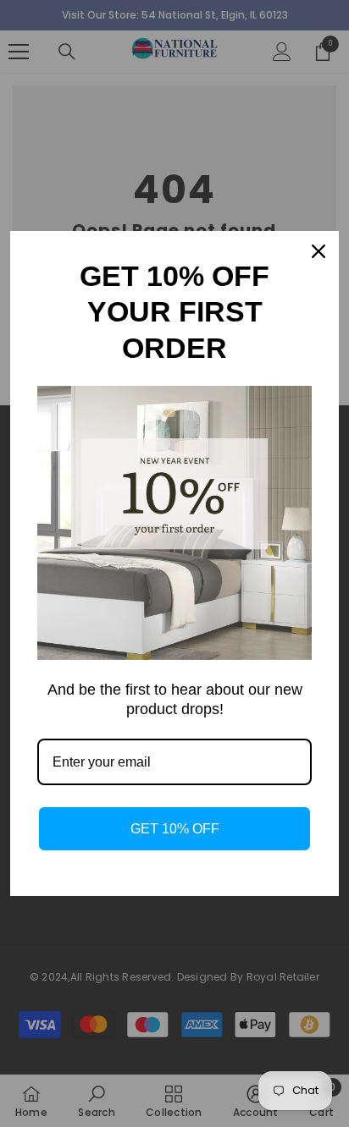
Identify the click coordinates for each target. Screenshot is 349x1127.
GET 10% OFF (174, 829)
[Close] (318, 251)
